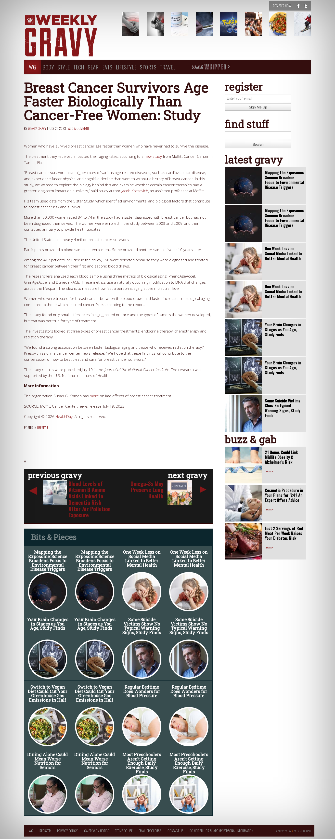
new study (153, 156)
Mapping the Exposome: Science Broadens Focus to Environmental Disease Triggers (47, 560)
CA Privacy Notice (96, 830)
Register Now (282, 5)
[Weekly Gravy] (69, 36)
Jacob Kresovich (134, 190)
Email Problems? (150, 830)
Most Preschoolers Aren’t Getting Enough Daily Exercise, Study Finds (141, 763)
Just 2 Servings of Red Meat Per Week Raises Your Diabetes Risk (284, 533)
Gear (93, 67)
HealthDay (64, 416)
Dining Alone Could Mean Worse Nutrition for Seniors (47, 761)
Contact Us (175, 830)
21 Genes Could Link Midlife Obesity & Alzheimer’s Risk (281, 457)
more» (269, 471)
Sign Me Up (258, 107)
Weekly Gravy (37, 128)
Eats (107, 67)
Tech (78, 67)
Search (258, 144)
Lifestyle (126, 67)
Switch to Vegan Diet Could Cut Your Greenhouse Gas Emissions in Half (47, 693)
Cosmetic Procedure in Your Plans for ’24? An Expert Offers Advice (284, 495)
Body (48, 67)
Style (63, 67)
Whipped (210, 67)
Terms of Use (123, 830)
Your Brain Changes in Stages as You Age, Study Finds (47, 624)
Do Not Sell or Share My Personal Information (221, 830)
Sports (148, 67)
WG (32, 67)
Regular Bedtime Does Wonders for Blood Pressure (141, 691)
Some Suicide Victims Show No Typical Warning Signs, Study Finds (141, 626)
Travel (167, 67)
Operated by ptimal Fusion (293, 831)
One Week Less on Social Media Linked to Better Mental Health (142, 558)
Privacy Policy (67, 830)
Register (45, 830)
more (94, 396)
